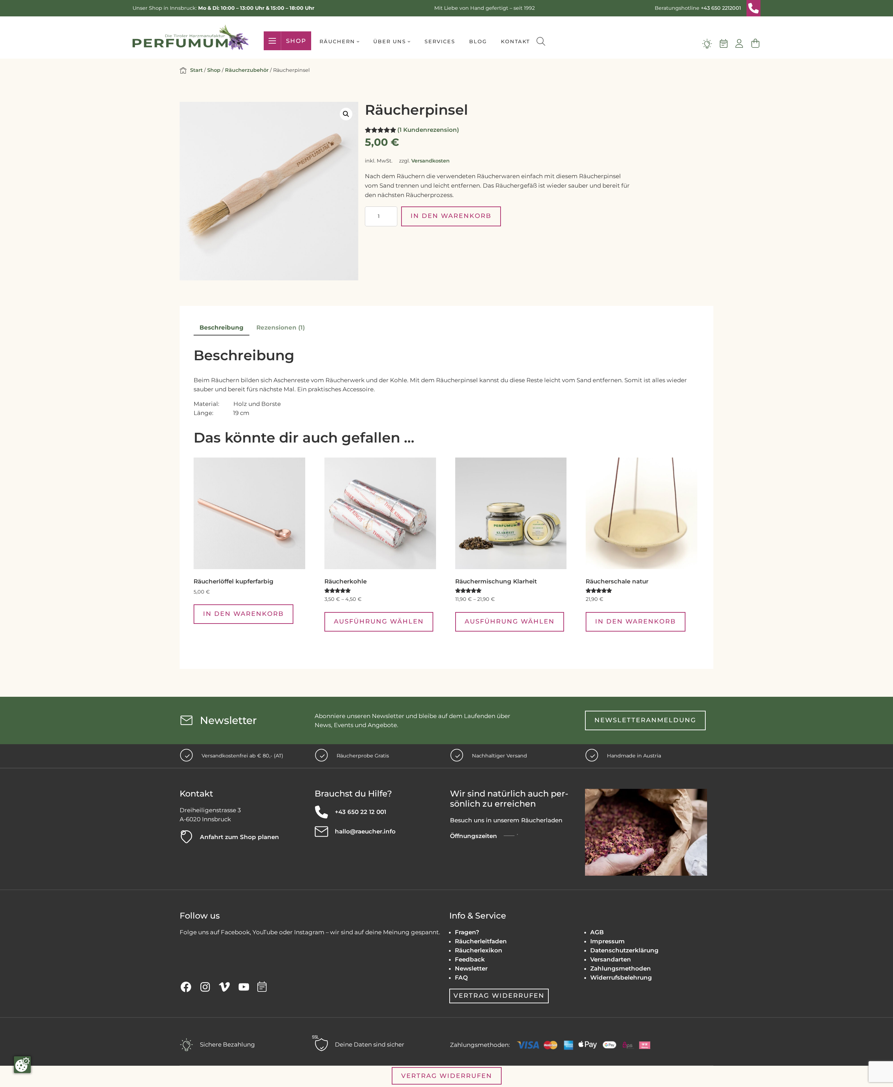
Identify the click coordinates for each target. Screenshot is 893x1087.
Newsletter (471, 968)
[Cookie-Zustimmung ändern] (22, 1064)
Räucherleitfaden (481, 941)
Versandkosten (430, 161)
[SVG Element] (753, 8)
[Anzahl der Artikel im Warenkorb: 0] (755, 43)
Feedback (470, 959)
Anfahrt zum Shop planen (239, 836)
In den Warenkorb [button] (243, 614)
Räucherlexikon (478, 950)
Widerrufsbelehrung (621, 977)
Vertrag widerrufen (499, 995)
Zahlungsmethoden (620, 968)
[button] (346, 114)
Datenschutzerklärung (624, 950)
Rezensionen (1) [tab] (280, 327)
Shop (296, 40)
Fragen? (467, 932)
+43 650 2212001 (721, 8)
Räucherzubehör (247, 70)
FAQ (461, 977)
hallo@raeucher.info (365, 831)
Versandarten (610, 959)
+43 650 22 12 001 (360, 811)
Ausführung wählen (379, 621)
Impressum (607, 941)
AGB (597, 932)
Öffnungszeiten (473, 835)
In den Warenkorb (451, 216)
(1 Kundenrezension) (428, 129)
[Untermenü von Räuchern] (358, 41)
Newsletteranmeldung (645, 720)
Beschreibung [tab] (221, 327)
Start (196, 70)
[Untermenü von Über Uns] (409, 41)
